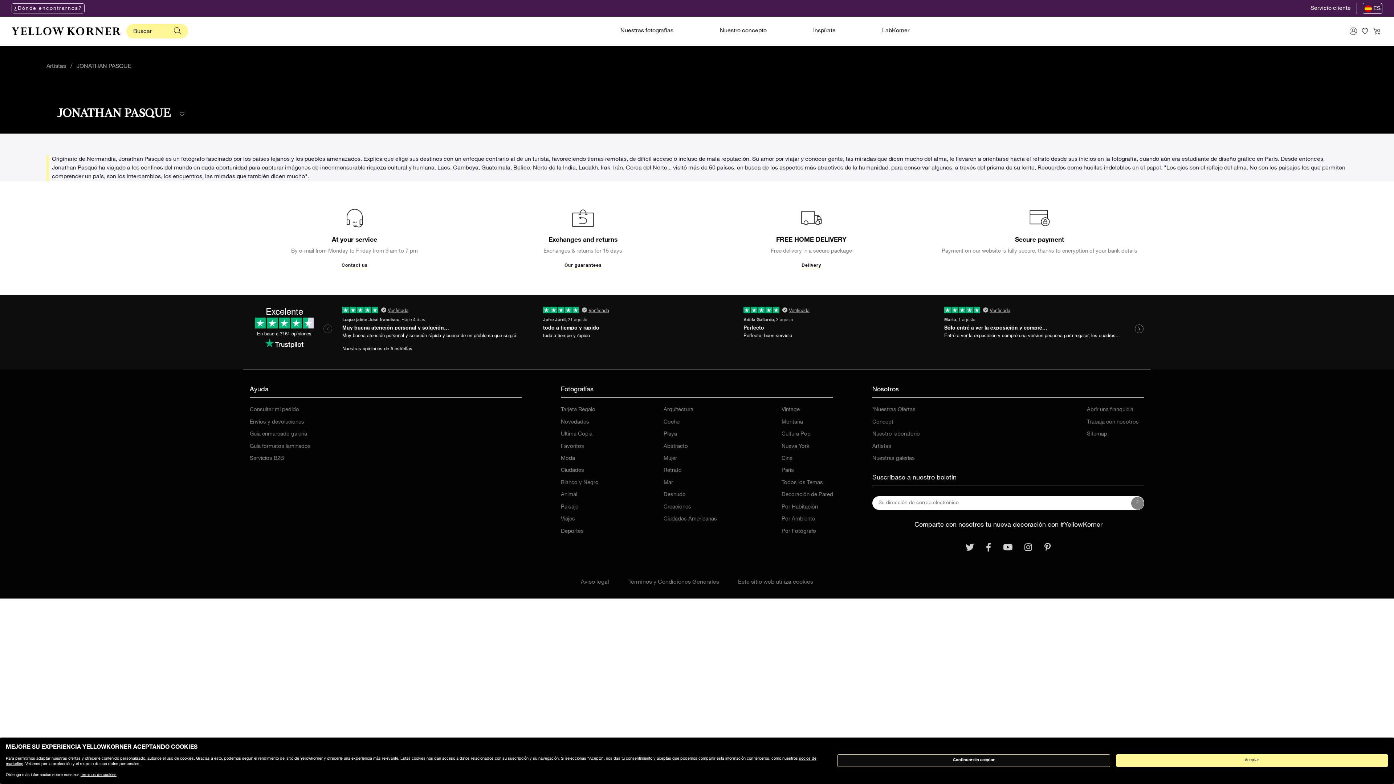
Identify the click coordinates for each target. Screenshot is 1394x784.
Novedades (575, 422)
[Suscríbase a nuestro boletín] (1137, 503)
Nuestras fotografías (646, 31)
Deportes (572, 531)
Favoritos (572, 446)
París (788, 470)
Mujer (670, 458)
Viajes (568, 519)
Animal (569, 495)
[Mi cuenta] (1353, 31)
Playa (670, 434)
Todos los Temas (802, 483)
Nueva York (796, 446)
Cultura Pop (796, 434)
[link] (66, 31)
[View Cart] (1376, 31)
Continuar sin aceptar (973, 760)
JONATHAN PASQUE (104, 67)
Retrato (673, 470)
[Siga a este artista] (182, 114)
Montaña (792, 422)
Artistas (56, 67)
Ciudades (572, 470)
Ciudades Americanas (690, 519)
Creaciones (677, 507)
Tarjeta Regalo (578, 410)
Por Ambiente (798, 519)
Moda (568, 458)
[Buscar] (177, 31)
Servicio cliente (1331, 9)
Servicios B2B (267, 458)
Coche (672, 422)
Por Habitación (800, 507)
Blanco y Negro (580, 483)
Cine (787, 458)
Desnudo (675, 495)
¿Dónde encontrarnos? (48, 8)
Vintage (791, 410)
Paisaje (569, 507)
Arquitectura (678, 410)
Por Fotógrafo (799, 531)
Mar (668, 483)
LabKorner (895, 31)
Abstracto (676, 446)
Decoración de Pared (807, 495)
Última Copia (576, 434)
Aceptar (1252, 760)
